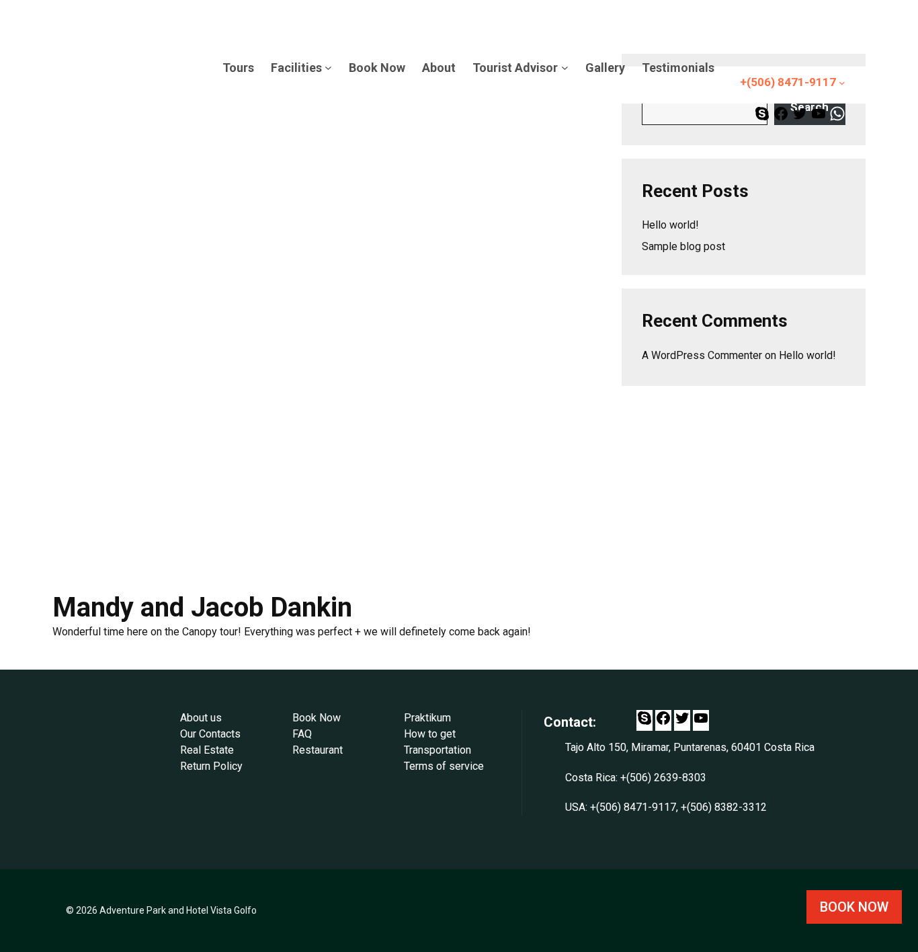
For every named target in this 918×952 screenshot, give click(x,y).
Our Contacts (210, 733)
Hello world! (670, 225)
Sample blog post (683, 246)
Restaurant (317, 750)
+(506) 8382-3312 (724, 807)
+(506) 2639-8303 (663, 777)
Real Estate (207, 750)
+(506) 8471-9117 (633, 807)
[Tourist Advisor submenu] (565, 67)
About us (201, 717)
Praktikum (427, 717)
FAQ (302, 733)
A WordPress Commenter (702, 355)
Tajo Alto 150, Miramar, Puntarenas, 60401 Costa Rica (690, 747)
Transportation (437, 750)
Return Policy (211, 766)
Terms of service (444, 766)
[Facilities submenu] (328, 67)
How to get (430, 733)
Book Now (316, 717)
